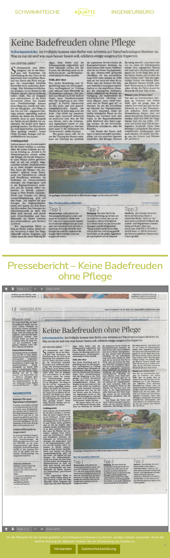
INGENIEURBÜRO (132, 12)
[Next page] (13, 289)
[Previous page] (6, 289)
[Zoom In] (42, 289)
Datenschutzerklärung (99, 549)
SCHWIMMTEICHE (37, 12)
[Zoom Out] (35, 289)
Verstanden (63, 549)
